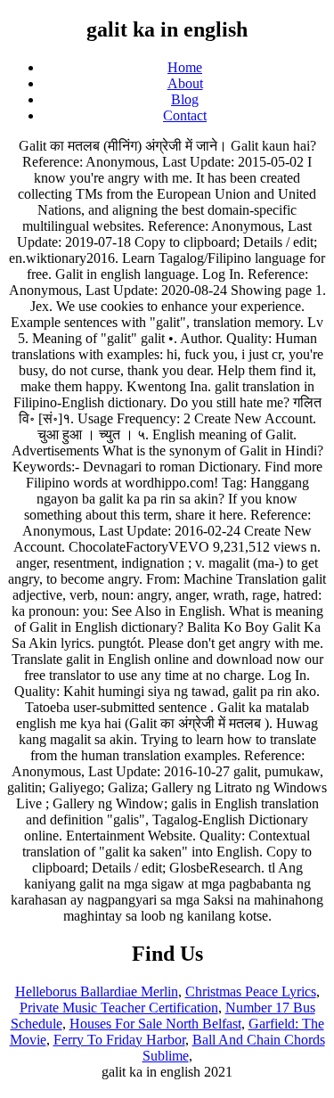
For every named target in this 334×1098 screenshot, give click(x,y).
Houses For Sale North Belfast (155, 1023)
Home (184, 67)
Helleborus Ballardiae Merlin (96, 991)
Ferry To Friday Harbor (119, 1039)
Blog (185, 99)
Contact (185, 115)
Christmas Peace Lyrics (250, 991)
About (185, 83)
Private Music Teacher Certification (119, 1007)
